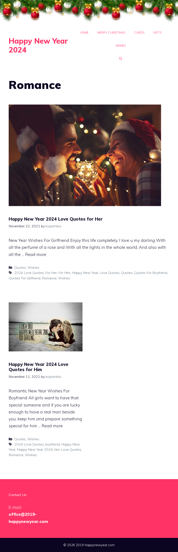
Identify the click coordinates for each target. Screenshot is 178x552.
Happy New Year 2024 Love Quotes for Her (56, 219)
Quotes (20, 267)
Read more (35, 254)
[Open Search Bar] (121, 58)
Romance (49, 278)
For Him (64, 272)
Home (84, 32)
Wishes (33, 267)
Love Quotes (110, 272)
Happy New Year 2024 (38, 45)
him (57, 449)
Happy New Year (85, 272)
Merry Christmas (111, 32)
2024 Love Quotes (29, 272)
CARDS (139, 32)
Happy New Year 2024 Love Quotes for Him (38, 367)
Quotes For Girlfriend (24, 278)
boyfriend (52, 444)
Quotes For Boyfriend (150, 272)
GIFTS (157, 32)
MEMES (121, 46)
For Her (51, 272)
